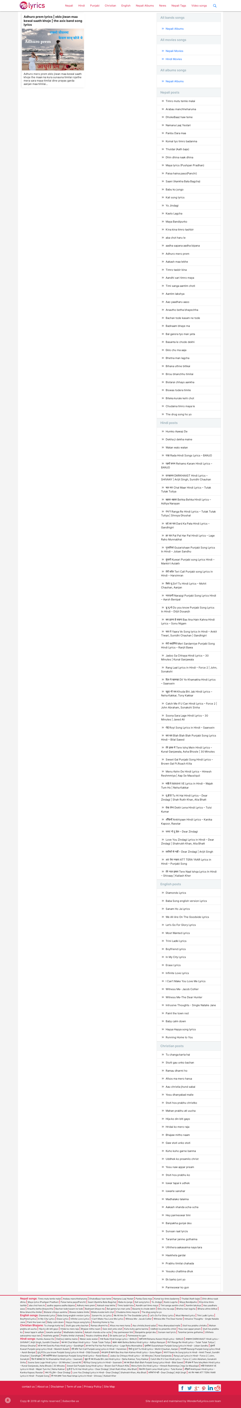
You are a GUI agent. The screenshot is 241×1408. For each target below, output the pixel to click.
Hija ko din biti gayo (178, 1119)
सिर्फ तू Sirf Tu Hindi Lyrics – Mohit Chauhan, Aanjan (183, 585)
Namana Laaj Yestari (178, 125)
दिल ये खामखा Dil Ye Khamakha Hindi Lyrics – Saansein (188, 681)
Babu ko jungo (174, 189)
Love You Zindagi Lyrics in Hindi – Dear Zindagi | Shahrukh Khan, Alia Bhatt (187, 841)
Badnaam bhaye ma (178, 326)
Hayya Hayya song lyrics (181, 1029)
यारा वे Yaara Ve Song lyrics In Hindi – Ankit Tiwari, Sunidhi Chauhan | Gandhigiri (189, 633)
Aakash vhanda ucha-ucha (182, 1207)
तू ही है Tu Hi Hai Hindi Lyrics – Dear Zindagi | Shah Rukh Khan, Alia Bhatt (184, 797)
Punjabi (95, 5)
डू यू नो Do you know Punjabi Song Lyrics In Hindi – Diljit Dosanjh (187, 609)
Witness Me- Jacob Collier (182, 989)
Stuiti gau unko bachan (180, 1062)
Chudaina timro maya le (180, 406)
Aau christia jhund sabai (180, 1086)
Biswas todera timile (178, 390)
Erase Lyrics (173, 965)
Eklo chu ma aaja (176, 350)
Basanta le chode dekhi (180, 342)
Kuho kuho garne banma (181, 1151)
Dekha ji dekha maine (179, 439)
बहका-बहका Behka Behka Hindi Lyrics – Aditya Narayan (186, 501)
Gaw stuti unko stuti (178, 1143)
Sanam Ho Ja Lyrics (178, 908)
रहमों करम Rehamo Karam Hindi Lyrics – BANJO (186, 465)
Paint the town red (177, 1013)
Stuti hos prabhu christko (181, 1102)
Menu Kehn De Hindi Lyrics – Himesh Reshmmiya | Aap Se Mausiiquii (186, 773)
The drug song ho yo (179, 414)
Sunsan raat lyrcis (177, 1231)
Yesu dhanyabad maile (180, 1094)
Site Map (109, 1386)
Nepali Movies (174, 51)
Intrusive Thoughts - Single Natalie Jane (191, 1005)
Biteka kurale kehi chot (180, 398)
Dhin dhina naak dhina (179, 157)
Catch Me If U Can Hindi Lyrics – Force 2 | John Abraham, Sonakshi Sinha (189, 705)
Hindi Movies (174, 59)
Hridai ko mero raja (177, 1126)
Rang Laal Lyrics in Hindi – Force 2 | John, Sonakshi (189, 669)
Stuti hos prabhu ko (178, 1175)
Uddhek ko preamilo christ (182, 1159)
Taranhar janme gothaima (181, 1239)
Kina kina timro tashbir (180, 229)
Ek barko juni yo (175, 1279)
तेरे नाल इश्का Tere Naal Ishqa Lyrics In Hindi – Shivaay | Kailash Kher (189, 873)
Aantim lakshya (175, 293)
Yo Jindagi (172, 205)
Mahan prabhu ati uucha (180, 1110)
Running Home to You (179, 1037)
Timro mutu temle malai (180, 101)
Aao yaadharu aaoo (177, 302)
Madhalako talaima (177, 1199)
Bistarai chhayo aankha (180, 382)
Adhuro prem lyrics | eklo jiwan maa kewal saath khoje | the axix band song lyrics (53, 20)
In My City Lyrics (176, 957)
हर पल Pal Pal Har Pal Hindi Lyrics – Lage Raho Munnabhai (188, 537)
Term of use (74, 1386)
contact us (28, 1386)
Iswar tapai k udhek (178, 1183)
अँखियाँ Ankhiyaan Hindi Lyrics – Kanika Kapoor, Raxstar (186, 821)
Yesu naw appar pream (180, 1167)
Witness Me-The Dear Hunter (184, 997)
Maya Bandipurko (176, 221)
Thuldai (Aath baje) (177, 149)
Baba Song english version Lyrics (186, 901)
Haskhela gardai (176, 1255)
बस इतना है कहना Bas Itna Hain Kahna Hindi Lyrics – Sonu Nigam (188, 621)
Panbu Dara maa (176, 133)
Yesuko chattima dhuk (179, 1271)
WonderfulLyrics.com (200, 1401)
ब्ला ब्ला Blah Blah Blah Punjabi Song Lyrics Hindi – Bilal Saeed (188, 737)
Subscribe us (70, 1401)
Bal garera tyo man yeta (180, 334)
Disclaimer (57, 1386)
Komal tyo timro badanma (181, 141)
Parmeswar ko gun (177, 1287)
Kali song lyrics (175, 197)
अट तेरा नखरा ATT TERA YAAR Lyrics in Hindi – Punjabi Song (186, 861)
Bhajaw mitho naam (178, 1135)
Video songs (199, 5)
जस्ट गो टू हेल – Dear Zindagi (182, 831)
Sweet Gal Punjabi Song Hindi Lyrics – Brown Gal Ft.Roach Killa (187, 761)
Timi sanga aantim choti (180, 285)
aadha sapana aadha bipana (183, 245)
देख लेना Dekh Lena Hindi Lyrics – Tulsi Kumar (186, 809)
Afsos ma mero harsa (179, 1078)
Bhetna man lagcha (177, 358)
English (126, 5)
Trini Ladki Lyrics (176, 941)
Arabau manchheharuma (181, 109)
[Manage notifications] (8, 1400)
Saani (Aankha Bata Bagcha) (183, 181)
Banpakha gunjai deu (179, 1223)
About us (42, 1386)
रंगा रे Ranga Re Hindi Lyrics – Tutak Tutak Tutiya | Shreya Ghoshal (188, 513)
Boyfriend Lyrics (176, 949)
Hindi (81, 5)
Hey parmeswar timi (178, 1215)
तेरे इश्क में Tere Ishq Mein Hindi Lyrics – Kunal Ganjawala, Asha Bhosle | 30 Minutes (188, 749)
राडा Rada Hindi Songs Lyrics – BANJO (189, 455)
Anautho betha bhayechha (182, 309)
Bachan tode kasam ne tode (183, 318)
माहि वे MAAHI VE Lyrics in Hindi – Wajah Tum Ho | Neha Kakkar (187, 785)
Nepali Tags (178, 5)
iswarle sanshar (175, 1191)
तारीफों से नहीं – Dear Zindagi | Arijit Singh (189, 851)
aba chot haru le (176, 237)
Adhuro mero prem (177, 253)
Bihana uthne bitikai (178, 366)
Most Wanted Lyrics (178, 933)
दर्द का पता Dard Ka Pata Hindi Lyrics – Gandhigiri (185, 525)
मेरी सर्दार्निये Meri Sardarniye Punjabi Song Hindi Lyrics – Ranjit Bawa (188, 645)
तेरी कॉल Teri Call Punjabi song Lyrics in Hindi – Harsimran (187, 573)
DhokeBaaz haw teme (179, 117)
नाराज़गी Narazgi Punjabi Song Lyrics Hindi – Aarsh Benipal (188, 597)
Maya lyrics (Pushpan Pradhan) (185, 165)
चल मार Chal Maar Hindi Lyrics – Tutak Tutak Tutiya (186, 489)
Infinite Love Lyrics (177, 973)
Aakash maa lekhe (177, 261)
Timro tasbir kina (176, 269)
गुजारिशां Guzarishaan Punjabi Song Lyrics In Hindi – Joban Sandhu (188, 549)
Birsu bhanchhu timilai (179, 374)
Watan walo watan (177, 447)
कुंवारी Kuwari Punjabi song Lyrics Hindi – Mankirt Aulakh (188, 561)
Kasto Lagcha (174, 213)
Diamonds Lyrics (176, 892)
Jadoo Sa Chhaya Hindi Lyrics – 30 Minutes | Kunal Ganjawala (185, 657)
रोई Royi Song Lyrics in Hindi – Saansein (190, 727)
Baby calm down (176, 1021)
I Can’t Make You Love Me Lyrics (186, 981)
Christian (110, 5)
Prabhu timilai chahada (180, 1263)
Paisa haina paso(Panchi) (181, 173)
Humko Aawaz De (177, 431)
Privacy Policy (92, 1386)
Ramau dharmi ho (176, 1070)
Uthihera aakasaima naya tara (184, 1247)
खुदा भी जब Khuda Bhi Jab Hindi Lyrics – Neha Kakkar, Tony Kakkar (186, 693)
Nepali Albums (145, 5)
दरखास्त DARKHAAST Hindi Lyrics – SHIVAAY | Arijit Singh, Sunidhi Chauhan (186, 477)
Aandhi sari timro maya (180, 277)
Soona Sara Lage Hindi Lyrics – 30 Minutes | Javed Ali (184, 717)
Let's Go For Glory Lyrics (181, 925)
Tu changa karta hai (178, 1054)
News (162, 5)
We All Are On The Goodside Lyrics (187, 917)
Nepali (69, 5)
